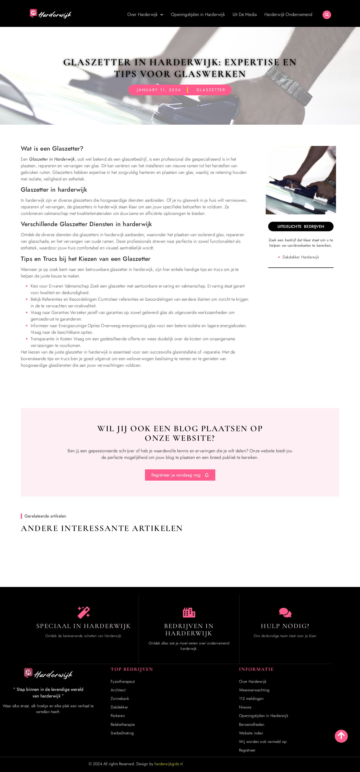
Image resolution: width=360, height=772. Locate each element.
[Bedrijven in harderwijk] (189, 613)
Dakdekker (119, 707)
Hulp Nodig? (285, 626)
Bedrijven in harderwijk (189, 629)
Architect (118, 690)
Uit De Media (245, 14)
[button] (327, 15)
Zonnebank (120, 698)
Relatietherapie (123, 724)
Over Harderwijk (142, 14)
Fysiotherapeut (123, 681)
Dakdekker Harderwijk (301, 257)
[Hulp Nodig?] (285, 613)
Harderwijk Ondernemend (288, 14)
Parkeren (118, 715)
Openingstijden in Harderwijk (198, 14)
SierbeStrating (122, 733)
